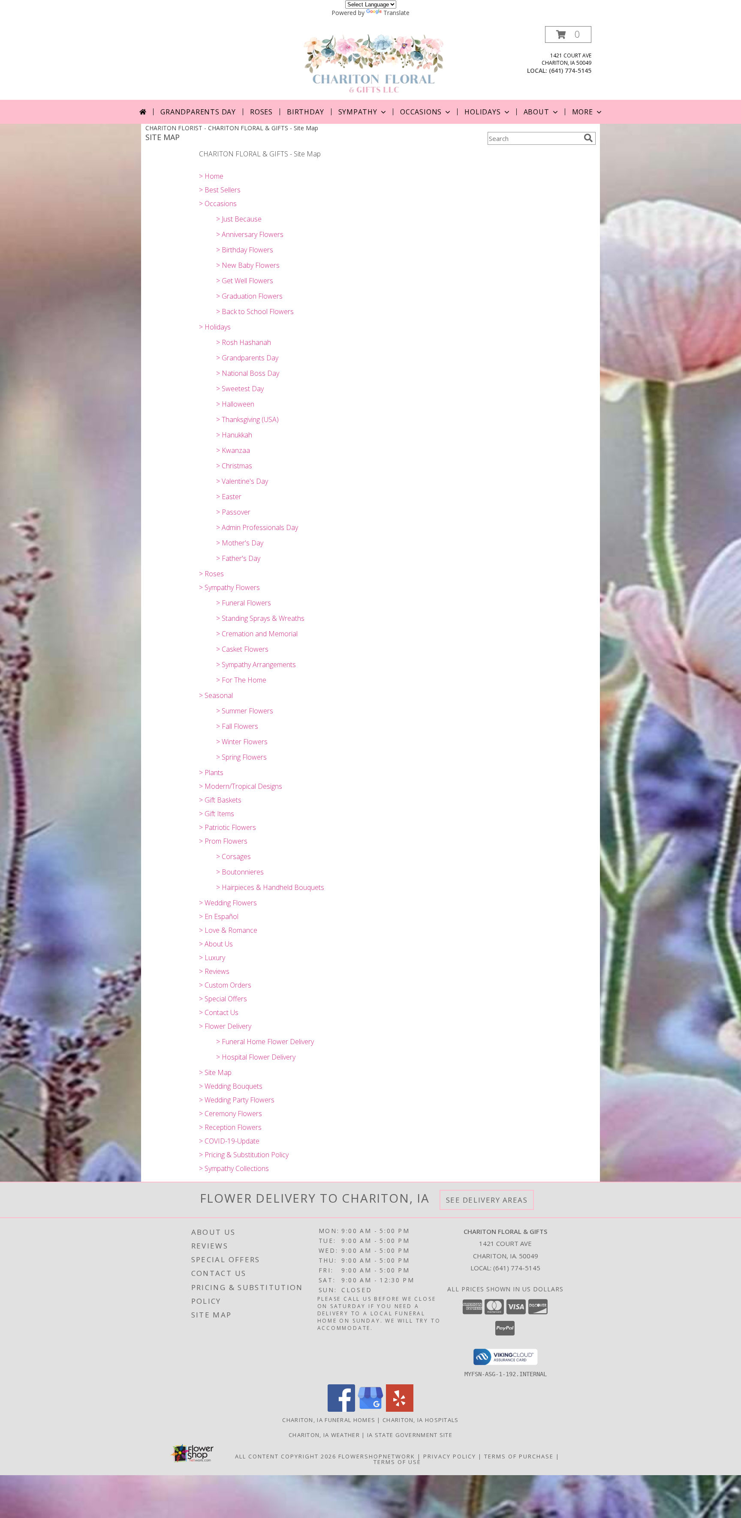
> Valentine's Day (242, 481)
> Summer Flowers (244, 711)
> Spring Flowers (241, 757)
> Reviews (214, 971)
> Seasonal (216, 695)
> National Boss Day (247, 373)
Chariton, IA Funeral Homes (328, 1420)
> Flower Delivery (225, 1026)
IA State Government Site (409, 1435)
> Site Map (215, 1072)
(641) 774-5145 (570, 70)
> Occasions (218, 203)
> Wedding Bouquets (230, 1086)
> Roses (211, 573)
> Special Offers (223, 998)
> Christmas (234, 465)
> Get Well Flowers (244, 280)
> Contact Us (218, 1012)
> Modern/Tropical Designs (240, 786)
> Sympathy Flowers (229, 587)
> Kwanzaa (233, 450)
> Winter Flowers (242, 741)
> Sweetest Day (240, 388)
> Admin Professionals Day (257, 527)
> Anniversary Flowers (249, 234)
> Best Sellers (220, 190)
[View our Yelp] (399, 1409)
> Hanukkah (234, 435)
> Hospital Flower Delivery (255, 1057)
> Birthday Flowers (244, 249)
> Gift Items (216, 813)
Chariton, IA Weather (324, 1435)
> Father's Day (238, 558)
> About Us (216, 944)
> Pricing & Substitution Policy (244, 1154)
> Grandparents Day (247, 357)
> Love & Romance (228, 930)
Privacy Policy (449, 1456)
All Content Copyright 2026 (285, 1456)
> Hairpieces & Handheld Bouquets (270, 887)
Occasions (421, 112)
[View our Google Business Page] (370, 1409)
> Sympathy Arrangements (256, 664)
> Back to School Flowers (255, 311)
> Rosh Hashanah (243, 342)
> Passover (233, 512)
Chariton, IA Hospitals (421, 1420)
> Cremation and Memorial (257, 633)
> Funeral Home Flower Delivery (265, 1041)
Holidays (482, 112)
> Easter (228, 496)
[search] (588, 138)
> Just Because (239, 219)
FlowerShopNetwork (376, 1456)
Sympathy (357, 112)
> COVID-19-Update (229, 1141)
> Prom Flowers (223, 841)
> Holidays (215, 327)
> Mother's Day (239, 543)
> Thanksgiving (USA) (247, 419)
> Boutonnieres (240, 872)
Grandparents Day (198, 112)
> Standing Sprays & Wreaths (260, 618)
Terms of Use (397, 1462)
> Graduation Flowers (249, 296)
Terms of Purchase (519, 1456)
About (536, 112)
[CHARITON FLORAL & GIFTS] (373, 63)
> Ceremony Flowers (230, 1113)
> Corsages (233, 856)
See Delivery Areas (487, 1200)
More (582, 112)
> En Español (218, 916)
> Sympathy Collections (234, 1168)
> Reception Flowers (230, 1127)
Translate (396, 13)
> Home (211, 176)
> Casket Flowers (242, 649)
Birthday (305, 112)
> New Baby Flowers (248, 265)
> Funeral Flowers (243, 603)
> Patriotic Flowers (227, 827)
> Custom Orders (225, 985)
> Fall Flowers (237, 726)
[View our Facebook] (341, 1409)
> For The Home (241, 680)
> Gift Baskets (220, 800)
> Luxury (212, 957)
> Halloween (235, 404)
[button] (568, 34)
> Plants (211, 772)
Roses (261, 112)
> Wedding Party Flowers (236, 1100)
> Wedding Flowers (228, 902)
